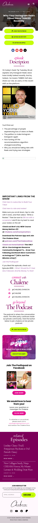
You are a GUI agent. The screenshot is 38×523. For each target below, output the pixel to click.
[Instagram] (11, 511)
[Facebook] (21, 511)
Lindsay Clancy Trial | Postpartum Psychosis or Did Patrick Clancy (17, 449)
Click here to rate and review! (14, 208)
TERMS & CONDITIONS (23, 520)
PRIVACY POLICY (13, 520)
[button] (28, 4)
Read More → (9, 458)
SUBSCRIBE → (28, 495)
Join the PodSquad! (10, 262)
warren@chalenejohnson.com (19, 423)
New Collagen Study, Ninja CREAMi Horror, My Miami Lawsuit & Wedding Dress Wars (18, 466)
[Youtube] (16, 511)
